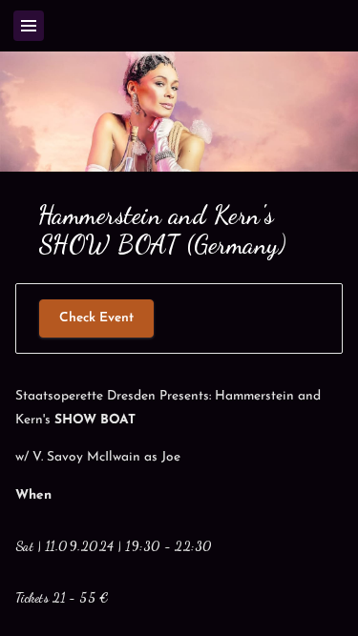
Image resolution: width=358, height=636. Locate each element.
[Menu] (28, 25)
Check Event (96, 318)
